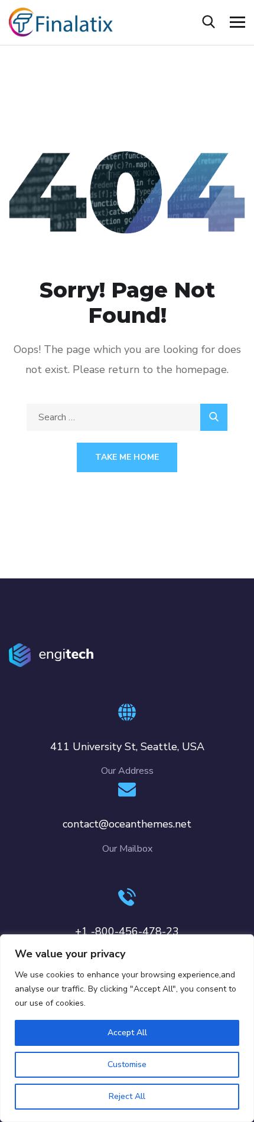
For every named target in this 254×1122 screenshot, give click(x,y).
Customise (127, 1064)
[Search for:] (127, 417)
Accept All (127, 1032)
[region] (127, 1028)
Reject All (127, 1096)
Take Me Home (127, 457)
